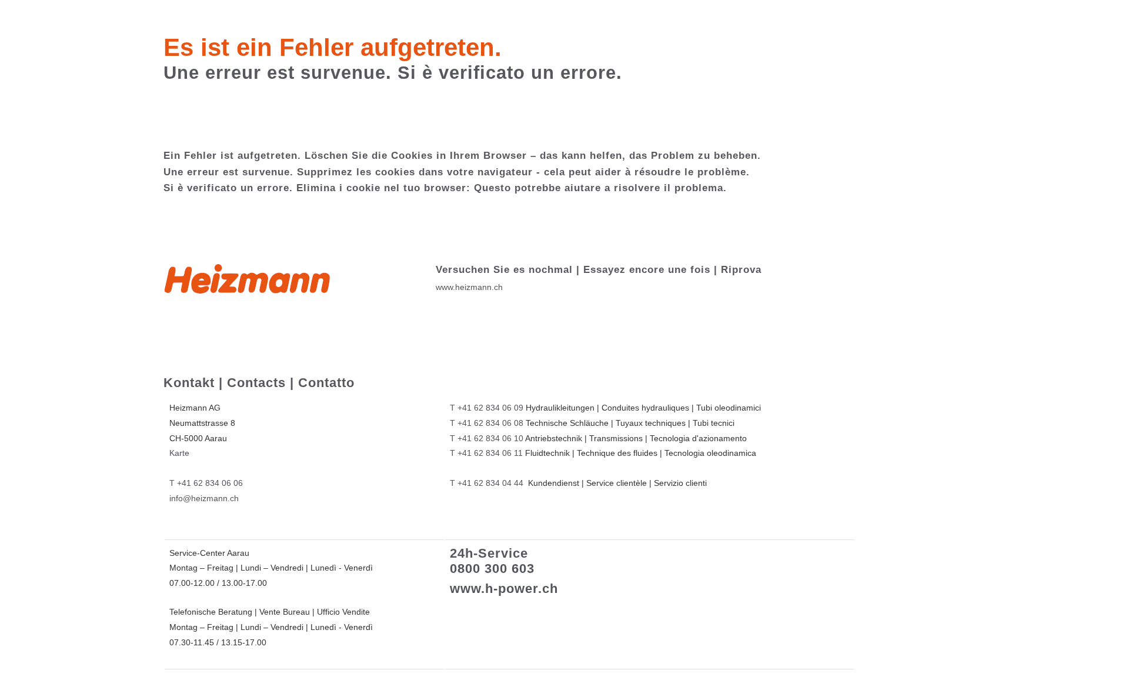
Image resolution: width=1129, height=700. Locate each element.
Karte (179, 453)
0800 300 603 (492, 568)
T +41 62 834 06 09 (486, 407)
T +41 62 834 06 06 (206, 483)
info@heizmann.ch (204, 498)
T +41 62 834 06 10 (486, 438)
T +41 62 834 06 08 (486, 423)
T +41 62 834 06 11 (486, 453)
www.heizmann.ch (469, 287)
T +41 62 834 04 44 (486, 483)
